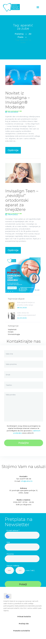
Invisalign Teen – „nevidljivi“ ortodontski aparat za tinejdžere (21, 200)
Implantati (12, 329)
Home (19, 34)
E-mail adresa (13, 530)
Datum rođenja (13, 566)
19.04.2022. (13, 214)
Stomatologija (14, 334)
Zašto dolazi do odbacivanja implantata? (26, 314)
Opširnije (13, 150)
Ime (8, 542)
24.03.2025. (22, 318)
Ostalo (10, 332)
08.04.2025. (22, 307)
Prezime (10, 554)
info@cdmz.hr (27, 481)
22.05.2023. (13, 112)
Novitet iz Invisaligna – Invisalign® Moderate (17, 100)
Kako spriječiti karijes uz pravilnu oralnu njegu (26, 303)
